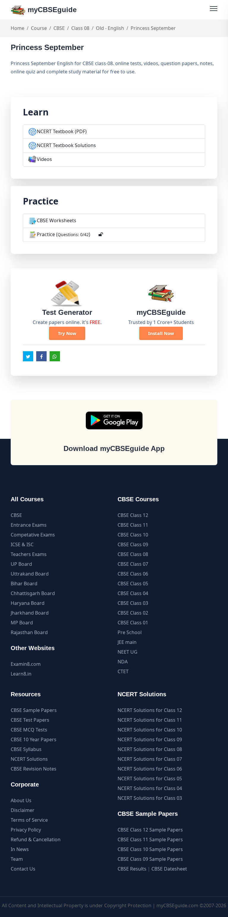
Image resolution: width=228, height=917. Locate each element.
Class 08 (80, 28)
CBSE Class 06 (133, 573)
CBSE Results (132, 869)
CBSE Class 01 (133, 622)
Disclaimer (22, 810)
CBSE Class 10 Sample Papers (150, 849)
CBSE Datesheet (169, 869)
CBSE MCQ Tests (29, 729)
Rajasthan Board (29, 632)
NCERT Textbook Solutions (66, 145)
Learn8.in (21, 674)
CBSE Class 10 (133, 534)
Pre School (130, 632)
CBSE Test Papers (30, 720)
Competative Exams (33, 534)
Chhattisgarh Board (33, 593)
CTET (123, 671)
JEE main (127, 642)
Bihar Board (24, 583)
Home (17, 28)
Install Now (161, 333)
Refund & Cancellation (36, 839)
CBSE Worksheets (56, 220)
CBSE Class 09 (133, 544)
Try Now (67, 333)
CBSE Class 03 (133, 603)
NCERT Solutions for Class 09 (150, 739)
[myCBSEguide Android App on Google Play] (114, 420)
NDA (123, 661)
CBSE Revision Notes (33, 768)
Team (17, 859)
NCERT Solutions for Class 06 (150, 768)
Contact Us (23, 869)
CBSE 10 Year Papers (33, 739)
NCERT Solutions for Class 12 (150, 710)
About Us (21, 800)
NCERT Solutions (29, 759)
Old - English (110, 28)
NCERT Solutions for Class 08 (150, 749)
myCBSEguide (51, 10)
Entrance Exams (29, 525)
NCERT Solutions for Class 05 (150, 778)
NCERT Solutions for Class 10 (150, 729)
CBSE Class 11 (133, 525)
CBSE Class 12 (133, 515)
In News (20, 849)
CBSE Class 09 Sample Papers (150, 859)
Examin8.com (26, 664)
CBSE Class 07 (133, 564)
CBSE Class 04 (133, 593)
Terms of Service (29, 820)
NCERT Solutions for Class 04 (150, 788)
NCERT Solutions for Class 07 (150, 759)
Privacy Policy (26, 829)
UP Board (21, 564)
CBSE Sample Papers (34, 710)
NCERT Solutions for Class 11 (150, 720)
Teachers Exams (29, 554)
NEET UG (127, 652)
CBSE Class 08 (133, 554)
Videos (44, 159)
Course (39, 28)
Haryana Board (28, 603)
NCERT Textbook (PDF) (62, 131)
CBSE (59, 28)
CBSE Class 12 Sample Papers (150, 829)
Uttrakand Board (30, 573)
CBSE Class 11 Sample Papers (150, 839)
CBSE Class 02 (133, 613)
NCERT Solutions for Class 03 (150, 798)
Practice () (63, 234)
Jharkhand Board (30, 613)
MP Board (22, 622)
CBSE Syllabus (26, 749)
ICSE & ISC (22, 544)
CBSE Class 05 (133, 583)
